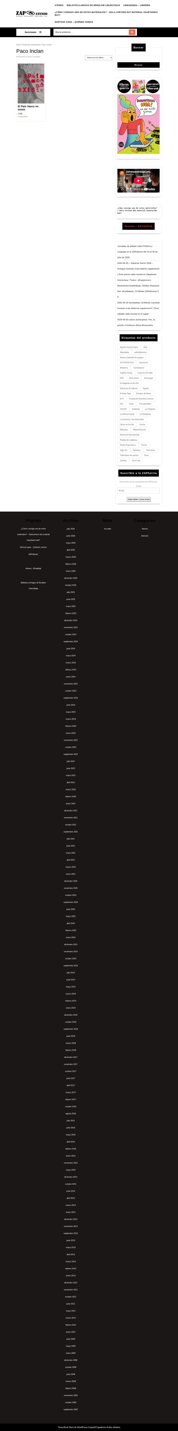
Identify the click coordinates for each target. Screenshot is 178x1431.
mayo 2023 (70, 712)
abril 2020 (71, 923)
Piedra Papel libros (128, 445)
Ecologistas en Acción (129, 383)
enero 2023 (70, 733)
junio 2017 (70, 1078)
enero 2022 (70, 803)
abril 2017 (71, 1085)
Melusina (124, 429)
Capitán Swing (126, 373)
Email (138, 486)
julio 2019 (71, 972)
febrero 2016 (70, 1149)
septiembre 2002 (71, 1409)
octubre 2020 (70, 895)
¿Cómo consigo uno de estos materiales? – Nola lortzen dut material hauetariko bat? (106, 13)
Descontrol (134, 378)
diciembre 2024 (70, 620)
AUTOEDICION (127, 362)
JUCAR (123, 409)
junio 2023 (70, 705)
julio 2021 (71, 839)
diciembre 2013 (70, 1219)
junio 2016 (70, 1127)
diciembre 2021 (70, 810)
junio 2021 (70, 846)
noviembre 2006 (71, 1395)
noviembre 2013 (71, 1226)
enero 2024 (70, 677)
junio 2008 (70, 1374)
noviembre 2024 (71, 627)
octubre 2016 (70, 1106)
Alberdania (124, 352)
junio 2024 (70, 648)
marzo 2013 (71, 1261)
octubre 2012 (70, 1297)
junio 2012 (70, 1304)
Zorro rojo (136, 460)
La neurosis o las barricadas (132, 419)
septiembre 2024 (71, 641)
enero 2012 (70, 1332)
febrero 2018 (70, 1050)
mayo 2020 (70, 916)
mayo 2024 (70, 655)
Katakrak (136, 409)
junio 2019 (70, 980)
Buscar (132, 32)
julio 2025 (71, 592)
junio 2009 (70, 1339)
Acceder (107, 529)
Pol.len (144, 445)
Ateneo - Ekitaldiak (33, 568)
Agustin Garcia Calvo (129, 347)
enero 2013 (70, 1275)
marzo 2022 (71, 789)
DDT (122, 378)
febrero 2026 (70, 564)
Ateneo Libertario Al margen (131, 357)
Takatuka (136, 450)
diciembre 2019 (70, 944)
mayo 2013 (70, 1247)
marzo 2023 (71, 719)
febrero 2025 (70, 613)
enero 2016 (70, 1156)
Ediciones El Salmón (128, 388)
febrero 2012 (70, 1325)
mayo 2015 (70, 1170)
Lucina (142, 424)
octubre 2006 (70, 1402)
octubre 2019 (70, 958)
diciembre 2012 (70, 1282)
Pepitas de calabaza (128, 440)
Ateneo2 (144, 536)
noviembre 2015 (71, 1163)
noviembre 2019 (71, 951)
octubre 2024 (70, 634)
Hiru (121, 404)
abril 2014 (71, 1198)
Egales (146, 388)
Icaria (131, 404)
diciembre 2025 (70, 578)
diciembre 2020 (70, 881)
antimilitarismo (140, 352)
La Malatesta (145, 414)
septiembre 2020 (71, 902)
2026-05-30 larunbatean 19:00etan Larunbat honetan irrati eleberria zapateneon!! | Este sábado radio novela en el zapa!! (138, 308)
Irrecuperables (145, 404)
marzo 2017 (71, 1092)
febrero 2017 (70, 1099)
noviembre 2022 (71, 740)
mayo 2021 (70, 853)
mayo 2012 (70, 1311)
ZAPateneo (33, 554)
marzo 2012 (71, 1318)
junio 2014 (70, 1191)
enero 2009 (70, 1353)
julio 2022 (71, 761)
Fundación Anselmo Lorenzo (141, 399)
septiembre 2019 (71, 965)
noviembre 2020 (71, 888)
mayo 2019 (70, 987)
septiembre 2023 (71, 698)
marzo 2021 (71, 867)
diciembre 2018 (70, 1015)
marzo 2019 (71, 994)
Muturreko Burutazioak (129, 435)
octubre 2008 (70, 1367)
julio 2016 (71, 1120)
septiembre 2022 (71, 754)
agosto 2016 (71, 1113)
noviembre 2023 (71, 684)
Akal (145, 347)
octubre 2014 (70, 1184)
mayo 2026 (70, 543)
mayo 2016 (70, 1135)
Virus (146, 455)
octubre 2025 (70, 585)
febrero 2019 (70, 1001)
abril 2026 (71, 550)
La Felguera (150, 409)
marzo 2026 (71, 557)
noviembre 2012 (71, 1290)
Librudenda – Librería (136, 5)
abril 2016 (71, 1142)
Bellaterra (124, 368)
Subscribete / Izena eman (138, 499)
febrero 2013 (70, 1268)
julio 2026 (71, 529)
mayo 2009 (70, 1346)
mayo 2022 (70, 775)
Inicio (18, 45)
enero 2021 (70, 874)
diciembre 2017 (70, 1057)
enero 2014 (70, 1212)
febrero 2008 (70, 1388)
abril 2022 (71, 782)
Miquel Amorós (139, 429)
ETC (122, 399)
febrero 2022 (70, 796)
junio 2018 (70, 1036)
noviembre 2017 (71, 1064)
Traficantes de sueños (129, 455)
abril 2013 (71, 1254)
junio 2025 (70, 599)
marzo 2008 (71, 1381)
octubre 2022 (70, 747)
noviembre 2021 (71, 817)
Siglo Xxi (123, 450)
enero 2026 (70, 571)
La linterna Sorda (127, 414)
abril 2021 (71, 860)
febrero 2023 (70, 726)
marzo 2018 (71, 1043)
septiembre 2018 (71, 1029)
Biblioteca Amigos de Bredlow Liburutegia (93, 5)
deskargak (148, 378)
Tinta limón (150, 450)
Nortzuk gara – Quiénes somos (74, 22)
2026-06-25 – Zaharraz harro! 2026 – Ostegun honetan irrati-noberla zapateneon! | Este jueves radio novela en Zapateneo (138, 268)
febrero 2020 (70, 930)
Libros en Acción (127, 424)
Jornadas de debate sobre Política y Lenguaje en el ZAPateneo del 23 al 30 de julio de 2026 (137, 251)
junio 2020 (70, 909)
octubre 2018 (70, 1022)
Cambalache (138, 368)
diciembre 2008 (70, 1360)
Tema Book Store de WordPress (72, 1427)
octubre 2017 (70, 1071)
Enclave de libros (143, 393)
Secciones (30, 32)
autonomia (143, 362)
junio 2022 (70, 768)
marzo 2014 (71, 1205)
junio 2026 (70, 536)
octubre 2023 (70, 691)
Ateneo (59, 5)
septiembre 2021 (71, 832)
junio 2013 (70, 1240)
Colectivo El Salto (145, 373)
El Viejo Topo (125, 393)
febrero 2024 (70, 670)
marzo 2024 (71, 662)
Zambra (123, 460)
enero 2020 (70, 937)
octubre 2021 (70, 825)
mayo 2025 (70, 606)
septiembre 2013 (71, 1233)
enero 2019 (70, 1008)
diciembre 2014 (70, 1177)
